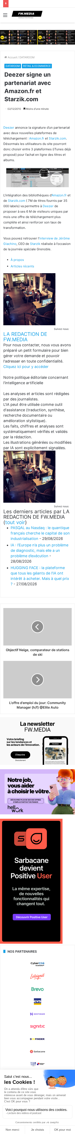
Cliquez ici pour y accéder (26, 366)
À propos (17, 260)
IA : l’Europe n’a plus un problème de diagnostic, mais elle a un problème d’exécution (39, 550)
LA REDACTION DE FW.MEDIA (25, 337)
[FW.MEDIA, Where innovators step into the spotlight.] (27, 15)
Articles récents (22, 266)
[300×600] (31, 942)
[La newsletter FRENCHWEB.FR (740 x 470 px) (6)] (37, 763)
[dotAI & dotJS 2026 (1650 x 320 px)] (37, 37)
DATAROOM (27, 57)
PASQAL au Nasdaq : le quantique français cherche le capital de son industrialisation (40, 533)
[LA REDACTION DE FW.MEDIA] (29, 324)
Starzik (35, 244)
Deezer (8, 128)
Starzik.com (57, 138)
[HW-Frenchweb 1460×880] (37, 813)
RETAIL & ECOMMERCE (37, 65)
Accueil (12, 57)
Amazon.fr (36, 138)
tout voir (15, 522)
